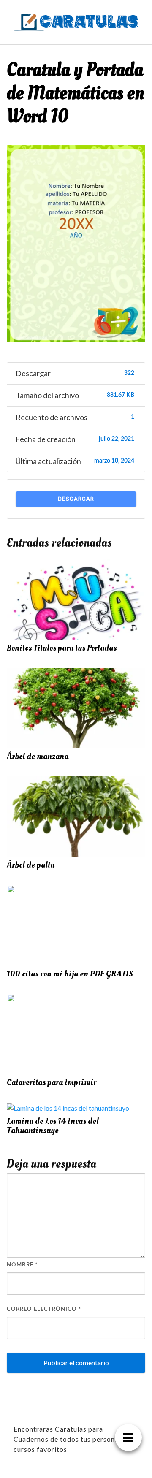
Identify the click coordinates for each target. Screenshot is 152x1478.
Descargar (76, 499)
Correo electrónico (44, 1309)
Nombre (22, 1265)
